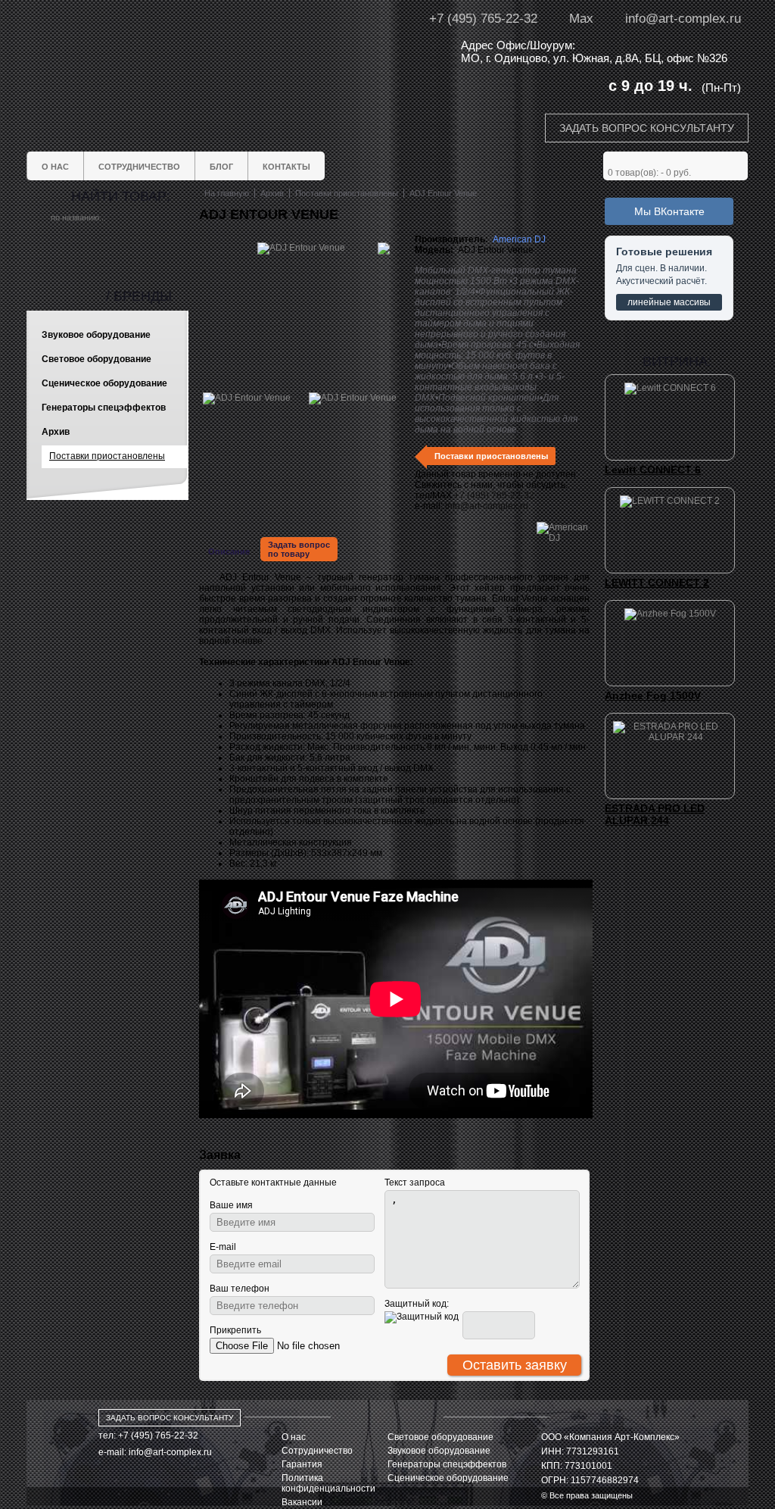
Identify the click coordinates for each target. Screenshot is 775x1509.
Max (581, 18)
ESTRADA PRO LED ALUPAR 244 (655, 814)
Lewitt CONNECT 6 (653, 470)
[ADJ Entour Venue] (247, 397)
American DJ (519, 239)
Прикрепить (235, 1330)
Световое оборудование (440, 1437)
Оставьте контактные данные (273, 1182)
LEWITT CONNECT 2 (657, 582)
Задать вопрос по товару (299, 549)
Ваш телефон (239, 1288)
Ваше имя (231, 1205)
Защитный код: (416, 1303)
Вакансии (302, 1502)
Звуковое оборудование (439, 1450)
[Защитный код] (421, 1317)
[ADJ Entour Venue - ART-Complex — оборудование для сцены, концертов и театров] (168, 51)
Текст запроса (414, 1182)
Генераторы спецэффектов (447, 1464)
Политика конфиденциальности (328, 1483)
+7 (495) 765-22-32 (483, 18)
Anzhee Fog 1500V (653, 695)
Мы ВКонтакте (669, 211)
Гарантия (302, 1464)
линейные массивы (669, 302)
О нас (294, 1437)
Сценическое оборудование (448, 1478)
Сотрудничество (317, 1450)
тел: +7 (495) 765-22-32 (148, 1435)
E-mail (223, 1247)
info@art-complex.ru (683, 18)
